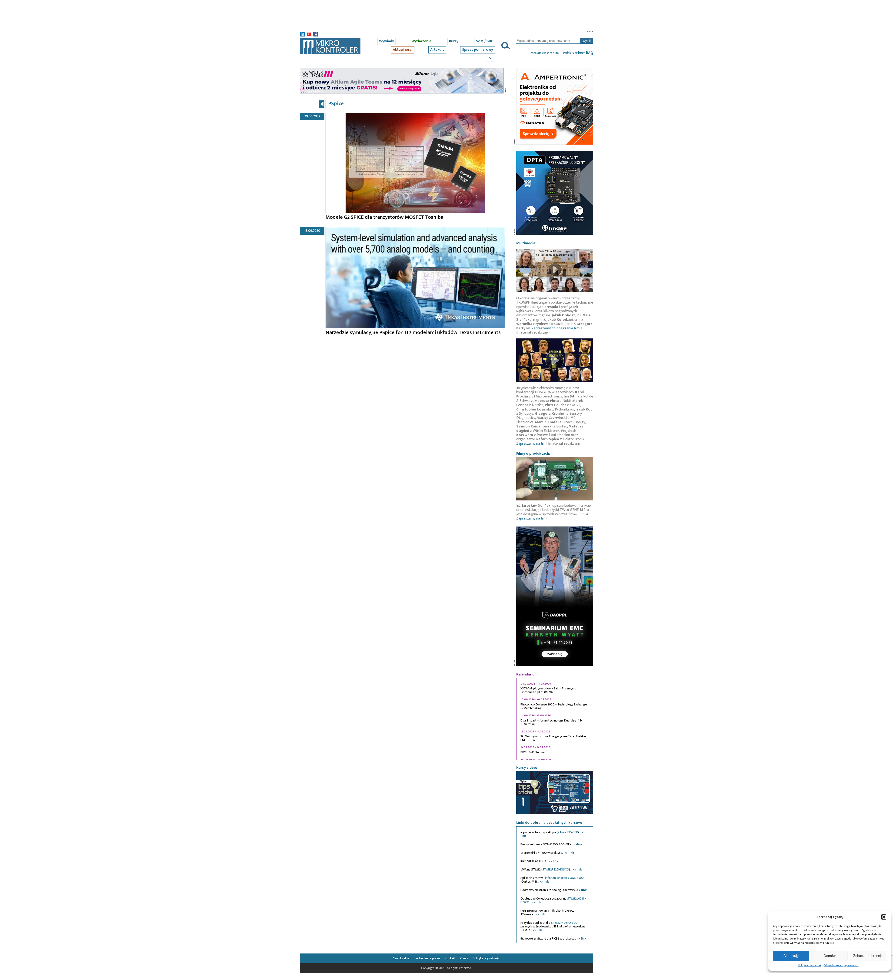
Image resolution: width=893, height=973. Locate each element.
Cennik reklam (402, 958)
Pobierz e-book (578, 53)
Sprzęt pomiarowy (477, 49)
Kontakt (450, 958)
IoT (490, 58)
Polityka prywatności (486, 958)
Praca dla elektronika (544, 53)
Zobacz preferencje (868, 956)
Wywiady (386, 41)
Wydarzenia (421, 41)
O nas (464, 958)
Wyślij (587, 41)
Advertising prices (428, 958)
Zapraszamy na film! (531, 443)
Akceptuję (791, 956)
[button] (883, 917)
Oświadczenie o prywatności (841, 965)
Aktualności (403, 49)
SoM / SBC (484, 41)
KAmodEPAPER (568, 832)
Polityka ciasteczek (809, 965)
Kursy (453, 41)
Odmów (829, 956)
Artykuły (437, 49)
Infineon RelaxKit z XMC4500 (564, 877)
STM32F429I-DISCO (555, 869)
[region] (554, 719)
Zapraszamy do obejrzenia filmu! (557, 328)
